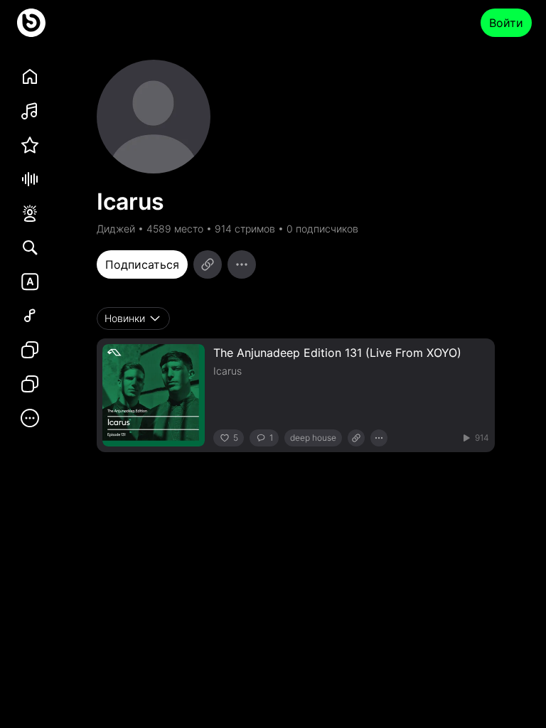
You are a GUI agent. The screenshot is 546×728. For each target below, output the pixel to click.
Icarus (227, 371)
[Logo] (31, 23)
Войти (506, 23)
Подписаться (142, 264)
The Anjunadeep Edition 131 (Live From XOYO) (337, 353)
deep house (313, 437)
